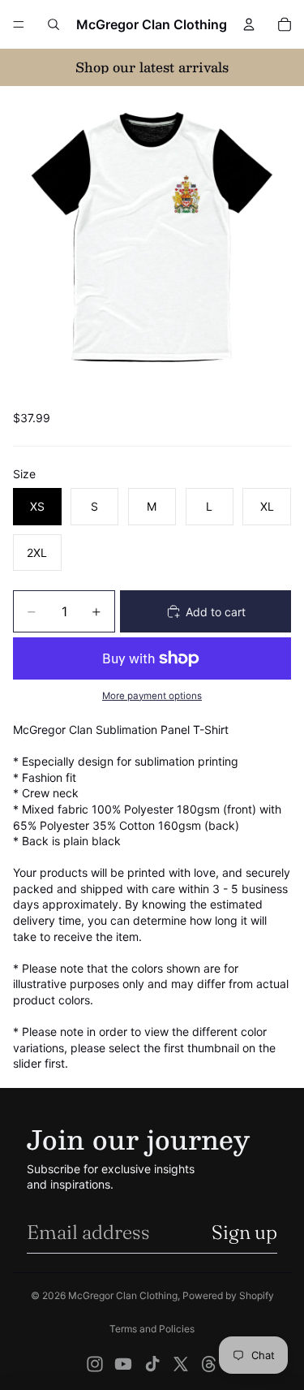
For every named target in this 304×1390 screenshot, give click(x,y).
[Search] (53, 24)
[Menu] (18, 24)
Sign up (244, 1232)
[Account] (249, 24)
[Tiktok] (152, 1364)
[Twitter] (181, 1364)
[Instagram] (95, 1364)
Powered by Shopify (228, 1295)
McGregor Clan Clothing (123, 1295)
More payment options (152, 695)
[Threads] (209, 1364)
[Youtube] (123, 1364)
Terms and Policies (152, 1329)
